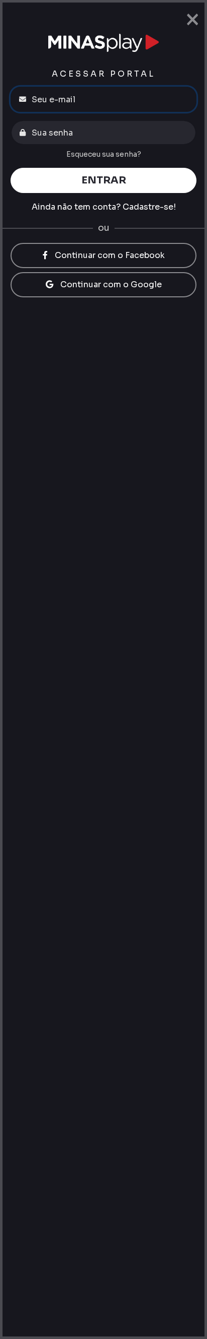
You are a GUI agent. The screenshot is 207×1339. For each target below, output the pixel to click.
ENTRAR (103, 180)
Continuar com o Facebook (109, 255)
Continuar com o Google (110, 284)
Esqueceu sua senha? (103, 154)
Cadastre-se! (149, 207)
